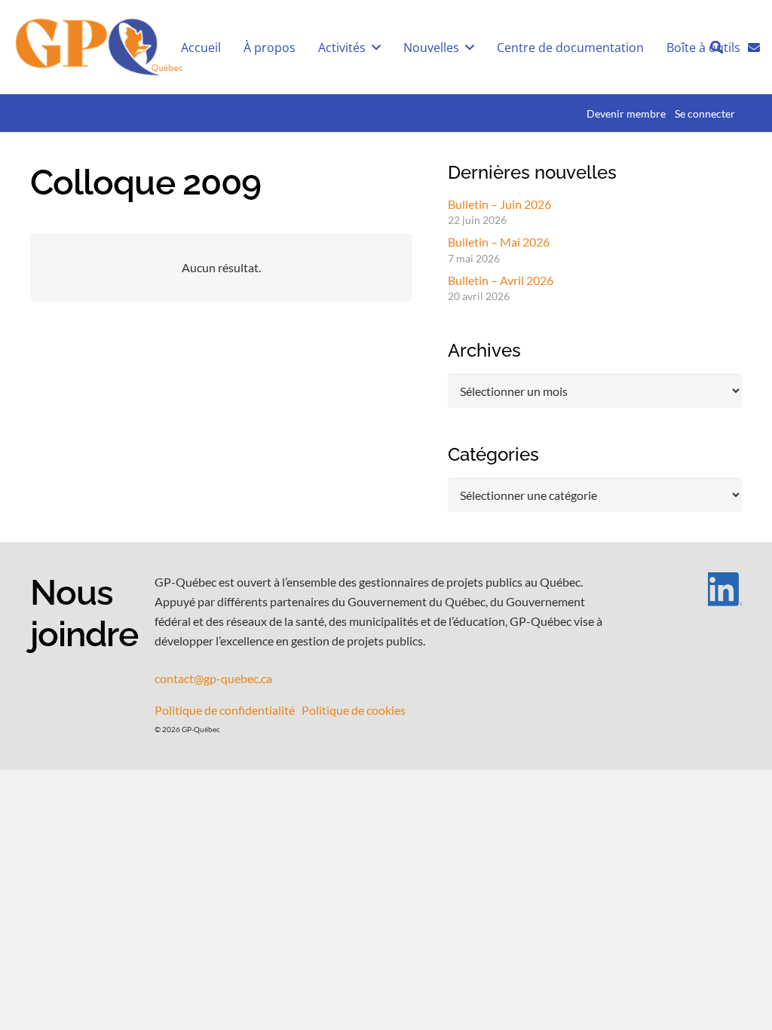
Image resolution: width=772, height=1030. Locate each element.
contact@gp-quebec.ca (213, 678)
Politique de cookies (354, 710)
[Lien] (754, 45)
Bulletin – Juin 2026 (499, 204)
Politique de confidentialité (225, 710)
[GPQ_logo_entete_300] (98, 47)
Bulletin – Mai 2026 (499, 242)
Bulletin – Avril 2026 (500, 280)
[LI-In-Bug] (698, 589)
